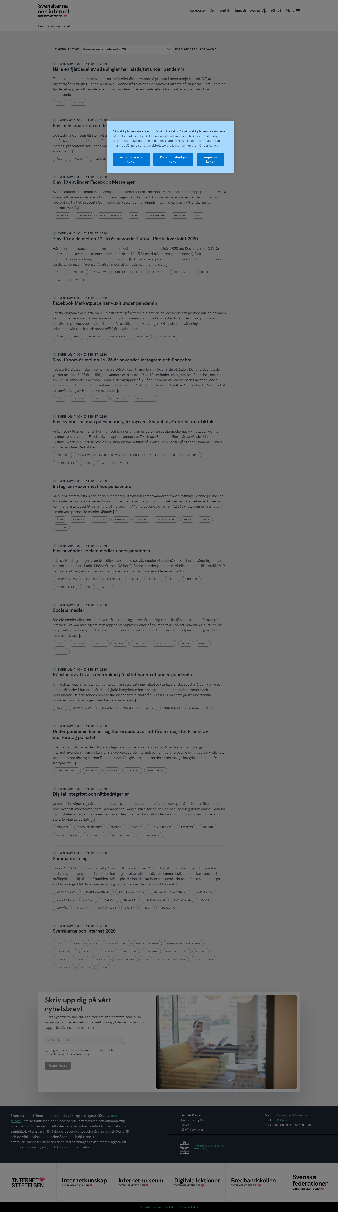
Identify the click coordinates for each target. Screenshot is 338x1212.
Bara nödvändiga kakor (173, 159)
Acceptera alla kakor (131, 159)
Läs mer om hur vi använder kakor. (194, 145)
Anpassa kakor (211, 159)
